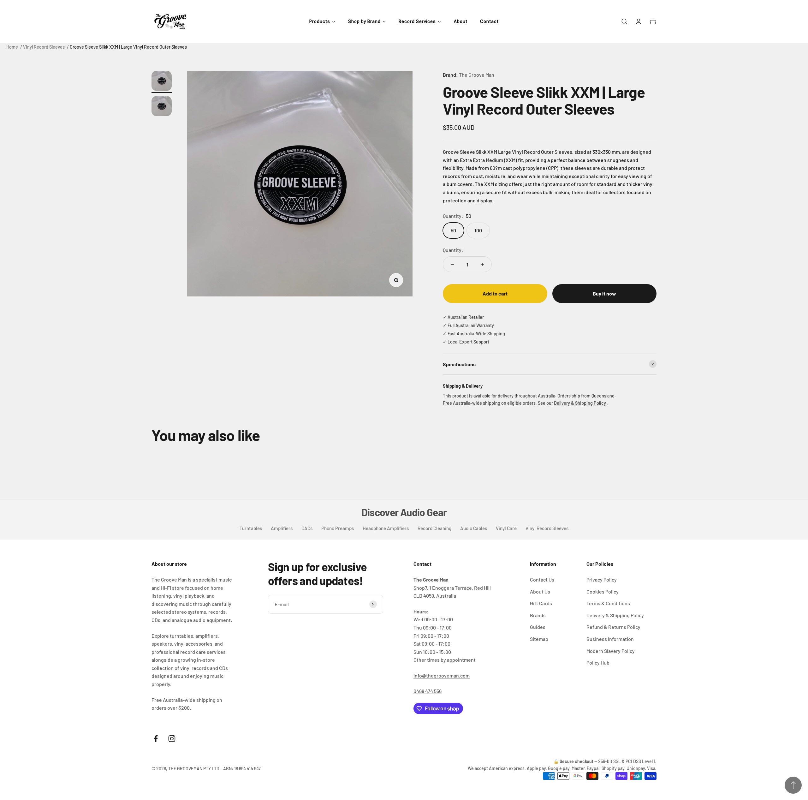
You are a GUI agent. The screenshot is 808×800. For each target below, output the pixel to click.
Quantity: (453, 250)
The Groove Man (476, 75)
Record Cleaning (434, 528)
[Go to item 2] (162, 107)
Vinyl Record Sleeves (44, 47)
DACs (306, 528)
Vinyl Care (506, 528)
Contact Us (542, 579)
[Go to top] (793, 785)
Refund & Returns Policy (613, 627)
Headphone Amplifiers (386, 528)
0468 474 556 (427, 691)
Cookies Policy (602, 591)
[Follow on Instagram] (172, 738)
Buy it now (604, 293)
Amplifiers (282, 528)
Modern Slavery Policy (610, 651)
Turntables (251, 528)
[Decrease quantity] (452, 264)
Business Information (610, 639)
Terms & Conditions (608, 603)
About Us (540, 591)
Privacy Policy (601, 579)
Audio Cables (473, 528)
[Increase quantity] (482, 264)
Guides (537, 627)
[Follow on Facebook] (156, 738)
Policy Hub (597, 663)
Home (12, 47)
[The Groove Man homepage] (170, 22)
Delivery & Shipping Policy (580, 403)
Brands (538, 615)
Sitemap (539, 639)
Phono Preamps (337, 528)
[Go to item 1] (162, 82)
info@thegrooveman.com (441, 675)
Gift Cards (541, 603)
